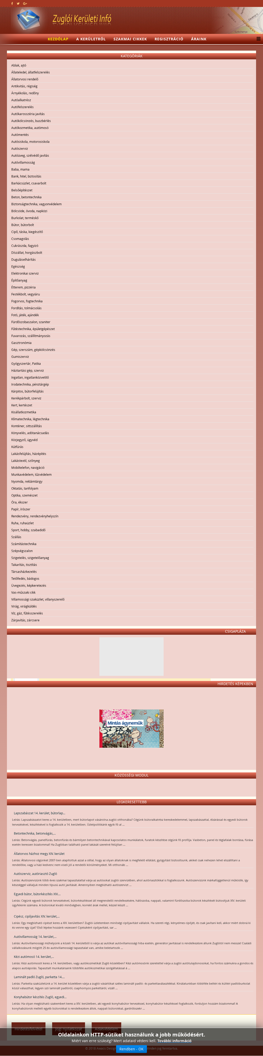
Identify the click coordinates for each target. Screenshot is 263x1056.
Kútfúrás (17, 447)
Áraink (198, 38)
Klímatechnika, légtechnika (30, 419)
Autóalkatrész (21, 100)
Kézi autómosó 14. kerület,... (34, 957)
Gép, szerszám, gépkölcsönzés (33, 350)
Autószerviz (19, 148)
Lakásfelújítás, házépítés (28, 454)
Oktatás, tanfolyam (24, 488)
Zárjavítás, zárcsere (25, 620)
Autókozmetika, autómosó (30, 128)
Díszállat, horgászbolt (26, 252)
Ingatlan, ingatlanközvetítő (30, 377)
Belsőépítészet (21, 190)
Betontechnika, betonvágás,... (35, 833)
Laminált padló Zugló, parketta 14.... (39, 977)
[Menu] (257, 39)
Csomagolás (20, 239)
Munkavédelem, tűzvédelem (31, 474)
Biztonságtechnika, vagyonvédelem (36, 204)
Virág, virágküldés (24, 606)
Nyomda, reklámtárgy (26, 481)
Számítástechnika (23, 544)
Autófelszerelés (22, 107)
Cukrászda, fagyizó (24, 246)
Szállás (16, 537)
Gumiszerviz (20, 356)
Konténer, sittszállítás (26, 426)
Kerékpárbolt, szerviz (26, 398)
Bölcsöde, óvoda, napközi (29, 211)
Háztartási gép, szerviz (27, 370)
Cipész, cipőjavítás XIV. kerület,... (37, 916)
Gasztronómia (21, 343)
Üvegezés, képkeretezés (28, 585)
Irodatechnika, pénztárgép (30, 384)
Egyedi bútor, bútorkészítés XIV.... (37, 894)
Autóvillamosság (23, 162)
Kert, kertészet (21, 405)
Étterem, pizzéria (23, 287)
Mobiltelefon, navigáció (27, 467)
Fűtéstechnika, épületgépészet (33, 329)
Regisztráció (169, 38)
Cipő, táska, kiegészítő (27, 232)
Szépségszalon (22, 551)
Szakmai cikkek (130, 38)
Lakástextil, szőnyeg (25, 461)
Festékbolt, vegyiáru (25, 294)
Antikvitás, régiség (24, 86)
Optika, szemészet (24, 495)
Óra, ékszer (19, 502)
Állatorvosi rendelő (24, 79)
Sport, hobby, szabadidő (28, 530)
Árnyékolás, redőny (25, 93)
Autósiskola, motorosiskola (30, 141)
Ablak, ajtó (18, 65)
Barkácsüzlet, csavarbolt (28, 183)
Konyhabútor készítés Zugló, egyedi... (40, 997)
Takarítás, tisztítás (24, 565)
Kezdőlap (58, 38)
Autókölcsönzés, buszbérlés (31, 121)
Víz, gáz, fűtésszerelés (27, 613)
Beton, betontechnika (26, 197)
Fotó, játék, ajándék (25, 315)
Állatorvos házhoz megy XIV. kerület (39, 854)
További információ (174, 1040)
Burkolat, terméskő (25, 218)
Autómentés (20, 135)
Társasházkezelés (24, 571)
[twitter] (18, 3)
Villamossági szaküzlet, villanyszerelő (37, 599)
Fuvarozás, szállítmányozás (30, 336)
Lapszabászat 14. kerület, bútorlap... (39, 813)
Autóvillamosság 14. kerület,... (35, 936)
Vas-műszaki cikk (23, 592)
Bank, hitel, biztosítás (26, 176)
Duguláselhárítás (23, 259)
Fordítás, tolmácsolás (26, 308)
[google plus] (25, 3)
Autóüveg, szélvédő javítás (30, 155)
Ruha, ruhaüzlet (22, 523)
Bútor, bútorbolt (22, 225)
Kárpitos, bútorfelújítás (27, 391)
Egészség (18, 266)
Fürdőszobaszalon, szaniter (30, 322)
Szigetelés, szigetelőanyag (30, 558)
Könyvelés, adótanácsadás (30, 433)
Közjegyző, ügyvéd (24, 440)
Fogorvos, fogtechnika (27, 301)
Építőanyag (19, 280)
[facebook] (12, 3)
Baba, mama (20, 169)
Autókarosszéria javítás (28, 114)
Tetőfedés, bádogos (25, 578)
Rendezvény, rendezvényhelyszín (34, 516)
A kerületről (91, 38)
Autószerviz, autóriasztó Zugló (35, 874)
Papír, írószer (20, 509)
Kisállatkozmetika (23, 412)
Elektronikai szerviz (25, 273)
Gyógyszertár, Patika (26, 363)
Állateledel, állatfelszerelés (30, 72)
